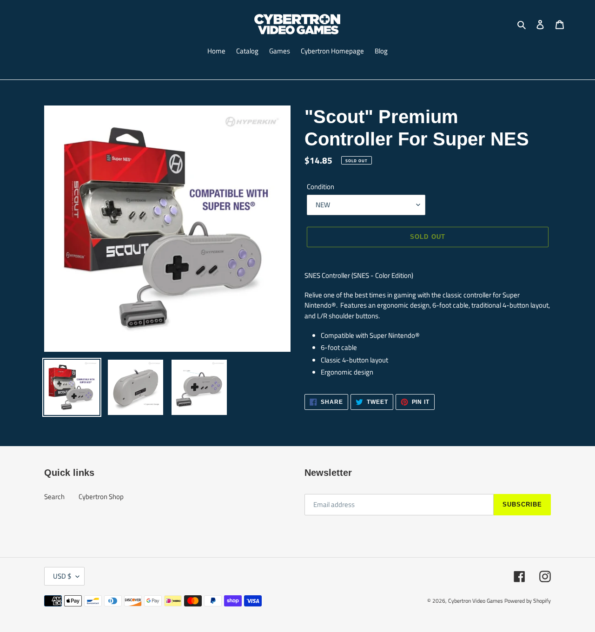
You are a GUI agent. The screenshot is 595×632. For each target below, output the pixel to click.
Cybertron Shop (101, 496)
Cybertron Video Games (475, 600)
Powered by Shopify (527, 600)
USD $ (62, 576)
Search (54, 496)
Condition (320, 187)
